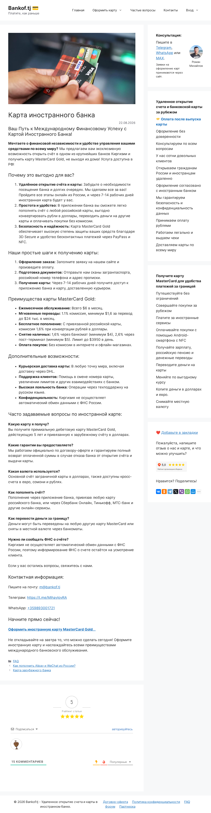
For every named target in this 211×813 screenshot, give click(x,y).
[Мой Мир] (193, 491)
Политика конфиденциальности (156, 802)
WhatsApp (164, 53)
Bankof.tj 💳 (23, 8)
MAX (160, 58)
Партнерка (127, 806)
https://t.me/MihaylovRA (47, 597)
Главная (78, 10)
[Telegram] (170, 491)
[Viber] (181, 491)
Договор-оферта (115, 802)
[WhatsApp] (187, 491)
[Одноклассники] (164, 491)
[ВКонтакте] (158, 491)
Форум (110, 806)
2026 (21, 802)
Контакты (171, 10)
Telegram (163, 48)
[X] (175, 491)
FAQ (16, 661)
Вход (189, 10)
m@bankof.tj (49, 587)
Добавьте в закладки (179, 433)
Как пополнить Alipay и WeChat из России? (44, 665)
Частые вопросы (142, 10)
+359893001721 (41, 608)
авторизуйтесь (122, 729)
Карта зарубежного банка (32, 670)
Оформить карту (105, 10)
